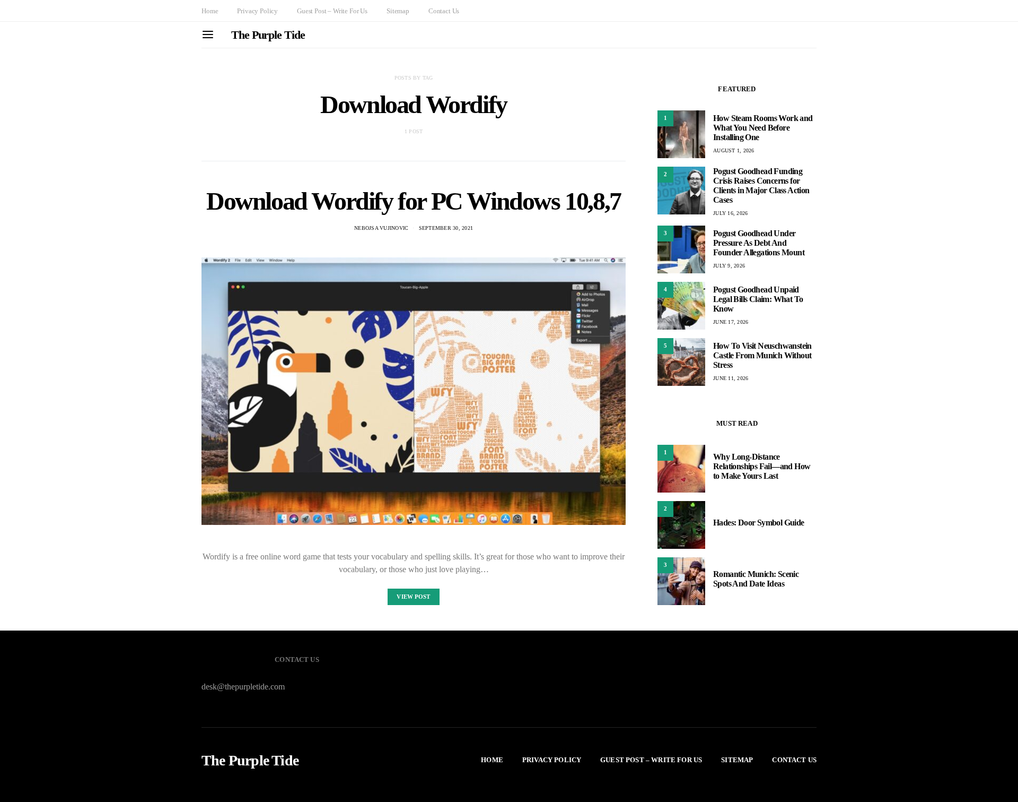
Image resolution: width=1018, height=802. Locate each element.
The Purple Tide (268, 34)
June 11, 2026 (730, 378)
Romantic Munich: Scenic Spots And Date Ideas (755, 579)
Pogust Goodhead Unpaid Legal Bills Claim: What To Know (758, 299)
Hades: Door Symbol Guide (758, 522)
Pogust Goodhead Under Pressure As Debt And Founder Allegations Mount (758, 243)
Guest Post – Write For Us (332, 11)
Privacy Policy (257, 11)
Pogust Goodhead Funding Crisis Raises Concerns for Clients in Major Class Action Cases (761, 185)
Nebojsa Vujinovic (381, 228)
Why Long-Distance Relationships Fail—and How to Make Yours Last (761, 466)
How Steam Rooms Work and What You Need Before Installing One (763, 128)
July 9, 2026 (729, 266)
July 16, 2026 (730, 213)
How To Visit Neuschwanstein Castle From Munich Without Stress (762, 355)
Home (209, 11)
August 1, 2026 (733, 150)
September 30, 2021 (446, 228)
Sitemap (398, 11)
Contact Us (443, 11)
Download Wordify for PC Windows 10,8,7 (413, 201)
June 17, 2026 (730, 322)
